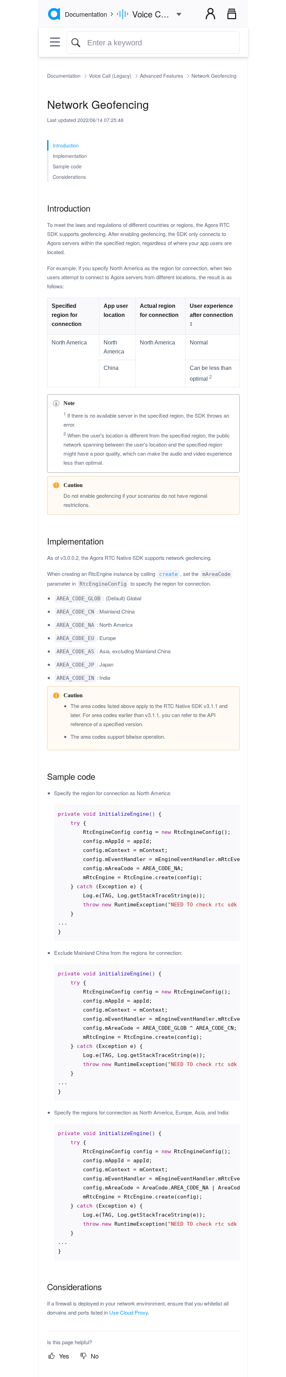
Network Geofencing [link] (213, 75)
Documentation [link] (64, 75)
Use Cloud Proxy (128, 1312)
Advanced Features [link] (162, 75)
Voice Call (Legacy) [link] (111, 75)
